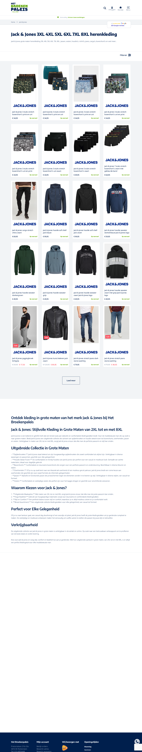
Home (13, 22)
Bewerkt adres (43, 749)
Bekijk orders (42, 746)
